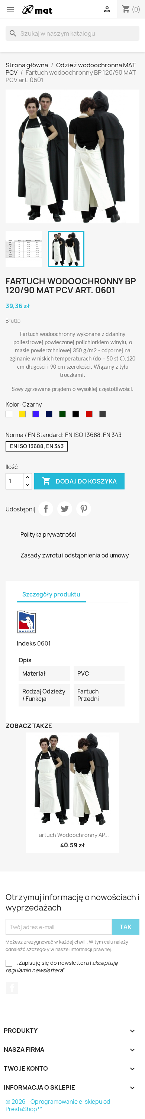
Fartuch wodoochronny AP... (72, 834)
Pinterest (83, 508)
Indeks (26, 643)
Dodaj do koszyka (79, 480)
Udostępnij (45, 508)
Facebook (12, 988)
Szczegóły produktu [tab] (51, 594)
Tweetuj (64, 508)
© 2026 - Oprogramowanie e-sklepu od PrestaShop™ (58, 1105)
